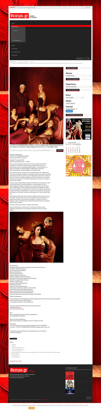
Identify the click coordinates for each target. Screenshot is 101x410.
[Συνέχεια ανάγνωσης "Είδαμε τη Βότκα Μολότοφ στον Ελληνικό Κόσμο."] (70, 385)
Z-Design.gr (44, 401)
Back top (88, 399)
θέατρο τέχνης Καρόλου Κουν (18, 349)
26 (70, 153)
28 (75, 153)
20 (73, 152)
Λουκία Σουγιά (20, 151)
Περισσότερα (69, 408)
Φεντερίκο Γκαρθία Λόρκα (17, 352)
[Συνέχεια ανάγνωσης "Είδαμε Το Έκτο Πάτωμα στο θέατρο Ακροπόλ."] (70, 377)
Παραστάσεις (25, 63)
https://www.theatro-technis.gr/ (17, 310)
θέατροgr (14, 346)
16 (79, 150)
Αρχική (20, 63)
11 (68, 150)
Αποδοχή (31, 408)
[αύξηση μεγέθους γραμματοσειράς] (44, 151)
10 (66, 150)
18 (68, 152)
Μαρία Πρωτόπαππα (16, 358)
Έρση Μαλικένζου (15, 357)
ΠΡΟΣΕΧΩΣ (60, 152)
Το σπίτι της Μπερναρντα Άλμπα (18, 350)
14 (75, 150)
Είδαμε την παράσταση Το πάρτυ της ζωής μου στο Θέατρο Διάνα (81, 392)
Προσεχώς (32, 63)
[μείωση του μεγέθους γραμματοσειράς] (43, 151)
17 (66, 152)
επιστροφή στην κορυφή (15, 362)
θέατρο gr (14, 347)
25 (68, 153)
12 (70, 150)
